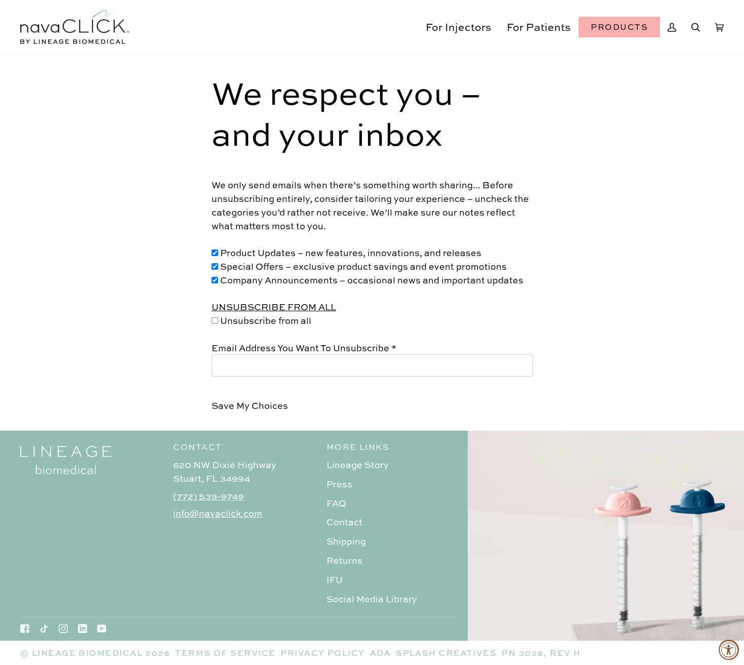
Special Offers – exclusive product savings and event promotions (362, 266)
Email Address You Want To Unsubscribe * (304, 348)
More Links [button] (358, 446)
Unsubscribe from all (264, 320)
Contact (344, 522)
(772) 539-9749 (208, 496)
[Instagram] (63, 628)
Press (339, 484)
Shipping (346, 541)
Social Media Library (371, 599)
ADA (380, 652)
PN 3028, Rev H (541, 652)
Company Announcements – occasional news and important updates (370, 280)
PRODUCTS (619, 26)
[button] (458, 27)
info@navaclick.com (217, 513)
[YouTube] (101, 628)
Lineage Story (357, 465)
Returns (344, 560)
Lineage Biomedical (87, 652)
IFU (334, 579)
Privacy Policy (322, 652)
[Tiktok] (44, 628)
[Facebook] (24, 628)
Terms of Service (225, 652)
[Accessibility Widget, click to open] (729, 650)
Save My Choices (250, 405)
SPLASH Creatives (446, 652)
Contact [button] (197, 446)
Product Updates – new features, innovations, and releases (349, 252)
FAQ (336, 503)
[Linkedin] (82, 628)
